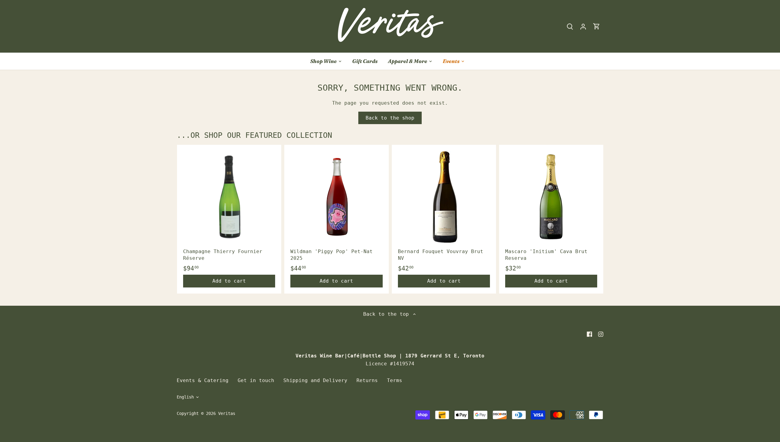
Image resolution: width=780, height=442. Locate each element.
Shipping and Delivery (315, 380)
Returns (367, 380)
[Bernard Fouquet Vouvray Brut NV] (444, 197)
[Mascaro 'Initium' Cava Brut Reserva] (551, 197)
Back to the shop (390, 118)
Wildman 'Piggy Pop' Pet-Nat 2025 (331, 255)
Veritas (226, 413)
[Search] (569, 26)
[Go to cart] (596, 26)
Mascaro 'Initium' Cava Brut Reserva (546, 255)
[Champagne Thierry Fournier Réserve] (229, 197)
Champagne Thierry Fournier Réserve (222, 255)
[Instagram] (600, 334)
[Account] (583, 26)
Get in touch (256, 380)
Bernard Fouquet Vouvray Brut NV (440, 255)
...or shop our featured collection (254, 135)
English (185, 397)
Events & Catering (203, 380)
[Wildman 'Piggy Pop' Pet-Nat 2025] (336, 197)
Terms (394, 380)
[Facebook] (589, 334)
